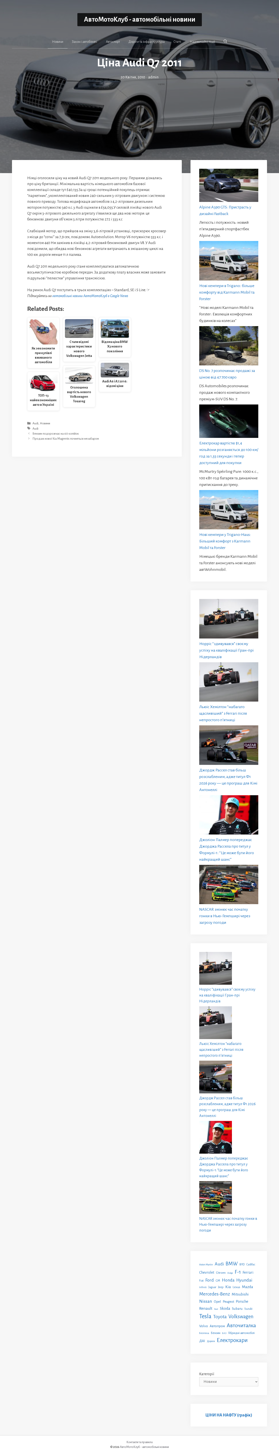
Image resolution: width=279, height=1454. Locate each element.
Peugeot (228, 1301)
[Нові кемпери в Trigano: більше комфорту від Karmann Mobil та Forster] (228, 261)
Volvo (203, 1326)
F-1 (238, 1272)
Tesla (205, 1316)
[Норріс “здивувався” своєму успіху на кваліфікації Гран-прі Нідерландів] (228, 619)
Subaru (237, 1308)
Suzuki (248, 1308)
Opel (217, 1301)
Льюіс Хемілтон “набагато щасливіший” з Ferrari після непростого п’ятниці (223, 713)
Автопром (217, 1326)
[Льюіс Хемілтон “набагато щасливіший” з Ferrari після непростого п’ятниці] (228, 683)
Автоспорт (113, 41)
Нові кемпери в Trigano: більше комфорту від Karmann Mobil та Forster (227, 292)
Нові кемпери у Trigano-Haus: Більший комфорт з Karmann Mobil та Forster (225, 541)
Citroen (221, 1272)
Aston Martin (206, 1264)
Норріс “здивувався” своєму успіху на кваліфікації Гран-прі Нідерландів (226, 650)
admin (153, 77)
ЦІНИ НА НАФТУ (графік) (228, 1415)
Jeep (221, 1287)
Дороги (211, 1341)
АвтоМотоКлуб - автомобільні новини (139, 19)
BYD (242, 1264)
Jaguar (212, 1287)
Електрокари (232, 1340)
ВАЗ (224, 1333)
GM (218, 1280)
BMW (232, 1263)
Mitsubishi (240, 1294)
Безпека (204, 1333)
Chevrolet (206, 1272)
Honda (228, 1280)
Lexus (236, 1287)
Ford (209, 1280)
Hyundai (244, 1280)
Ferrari (248, 1272)
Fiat (201, 1280)
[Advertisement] (139, 113)
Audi (35, 423)
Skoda (225, 1308)
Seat (216, 1309)
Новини (57, 41)
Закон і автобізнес (84, 41)
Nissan (205, 1301)
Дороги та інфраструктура (147, 41)
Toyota (220, 1316)
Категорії (206, 1374)
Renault (205, 1308)
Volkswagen (240, 1316)
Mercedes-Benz (214, 1294)
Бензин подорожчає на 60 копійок (55, 433)
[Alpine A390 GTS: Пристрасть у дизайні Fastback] (228, 186)
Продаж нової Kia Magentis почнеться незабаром (65, 438)
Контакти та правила (139, 1442)
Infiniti (203, 1287)
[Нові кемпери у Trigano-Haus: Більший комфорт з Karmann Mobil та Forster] (228, 510)
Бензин (215, 1333)
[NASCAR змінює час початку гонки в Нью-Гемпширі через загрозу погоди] (228, 885)
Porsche (242, 1301)
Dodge (230, 1273)
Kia (228, 1287)
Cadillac (250, 1264)
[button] (225, 41)
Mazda (247, 1287)
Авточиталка (241, 1325)
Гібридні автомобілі (241, 1333)
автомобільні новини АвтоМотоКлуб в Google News (90, 296)
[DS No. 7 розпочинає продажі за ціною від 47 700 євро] (228, 346)
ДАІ (202, 1341)
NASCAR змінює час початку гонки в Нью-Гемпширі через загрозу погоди (224, 916)
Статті (177, 41)
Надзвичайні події (202, 41)
